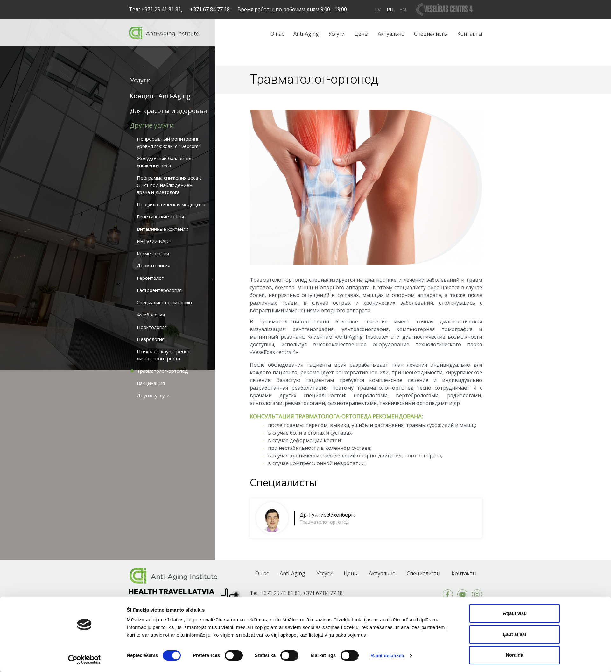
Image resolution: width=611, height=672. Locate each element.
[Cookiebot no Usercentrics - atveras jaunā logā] (84, 659)
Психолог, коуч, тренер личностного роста (164, 355)
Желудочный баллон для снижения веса (165, 162)
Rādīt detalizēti (387, 655)
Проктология (152, 327)
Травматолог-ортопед (162, 371)
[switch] (234, 655)
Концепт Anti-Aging (160, 96)
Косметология (153, 253)
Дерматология (153, 265)
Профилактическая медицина (171, 204)
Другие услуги (152, 125)
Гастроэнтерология (159, 290)
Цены (361, 33)
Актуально (391, 33)
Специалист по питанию (164, 302)
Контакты (469, 33)
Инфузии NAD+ (154, 241)
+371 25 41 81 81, (161, 9)
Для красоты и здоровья (168, 110)
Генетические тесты (160, 216)
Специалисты (431, 33)
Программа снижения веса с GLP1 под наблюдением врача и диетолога (169, 184)
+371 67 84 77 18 (210, 9)
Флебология (151, 314)
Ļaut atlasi (514, 634)
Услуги (336, 33)
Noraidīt (514, 655)
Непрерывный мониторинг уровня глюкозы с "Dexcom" (168, 142)
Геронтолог (150, 278)
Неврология (151, 339)
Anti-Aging (306, 33)
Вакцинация (151, 383)
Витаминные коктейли (162, 229)
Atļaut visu (515, 613)
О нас (277, 33)
